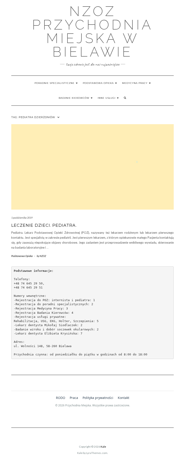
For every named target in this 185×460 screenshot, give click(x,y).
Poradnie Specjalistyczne (55, 83)
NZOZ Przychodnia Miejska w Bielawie (92, 31)
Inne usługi (107, 97)
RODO (60, 398)
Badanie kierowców (74, 97)
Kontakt (123, 398)
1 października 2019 (21, 217)
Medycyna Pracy (135, 83)
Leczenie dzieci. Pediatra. (44, 225)
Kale (103, 446)
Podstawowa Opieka (99, 83)
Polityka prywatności (98, 398)
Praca (74, 398)
